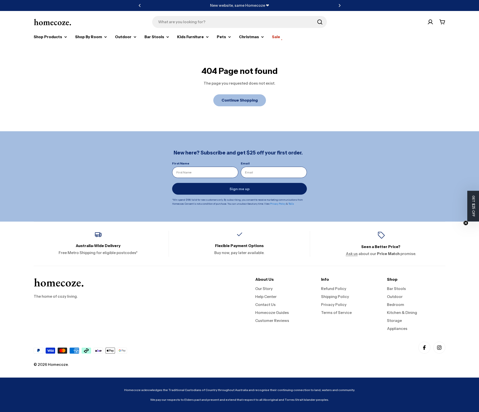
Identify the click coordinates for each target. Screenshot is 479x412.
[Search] (320, 22)
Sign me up (240, 189)
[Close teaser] (465, 222)
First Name (180, 163)
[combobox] (239, 22)
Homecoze (58, 364)
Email (245, 163)
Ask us (352, 253)
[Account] (430, 22)
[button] (140, 5)
